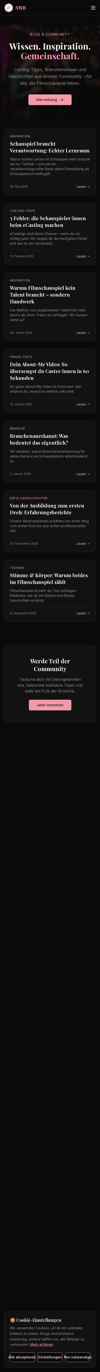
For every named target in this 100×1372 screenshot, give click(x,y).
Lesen (81, 186)
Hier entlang (46, 100)
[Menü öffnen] (93, 8)
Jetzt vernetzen (50, 705)
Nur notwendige (77, 1357)
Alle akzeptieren (22, 1357)
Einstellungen (50, 1357)
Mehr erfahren (41, 1344)
